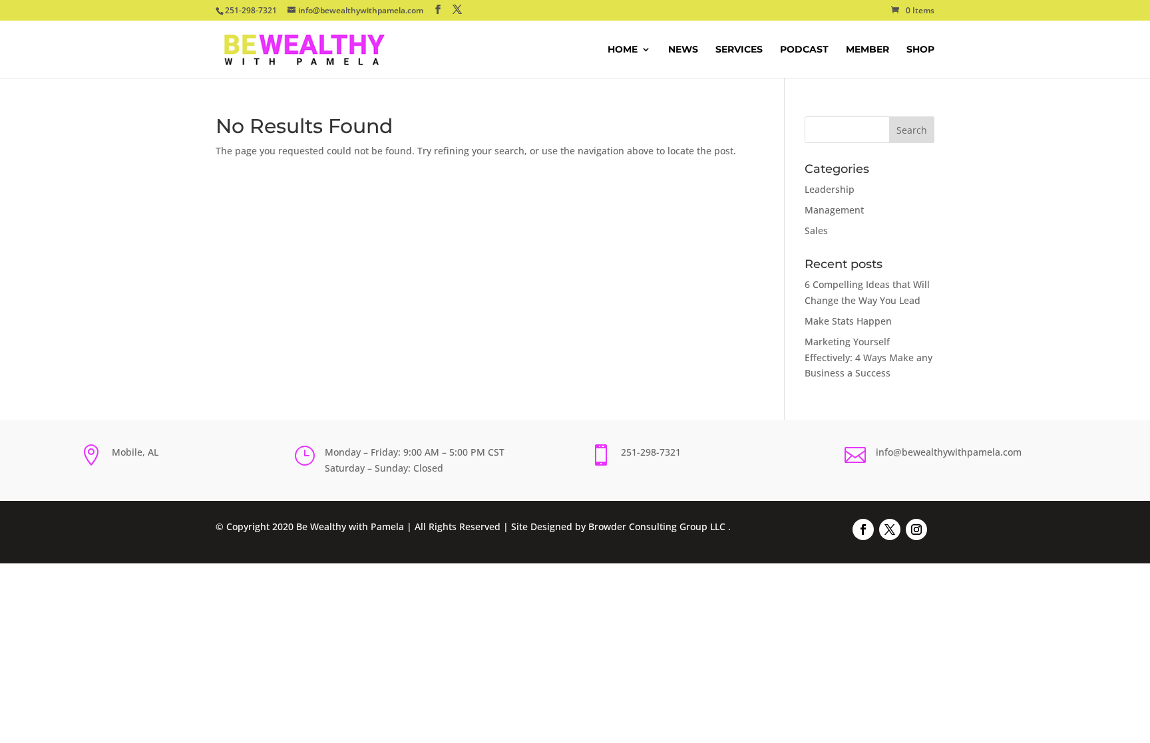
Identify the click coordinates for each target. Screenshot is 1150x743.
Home (623, 50)
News (683, 50)
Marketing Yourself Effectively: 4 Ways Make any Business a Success (868, 357)
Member (867, 50)
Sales (816, 230)
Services (739, 50)
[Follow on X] (889, 529)
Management (834, 210)
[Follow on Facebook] (863, 529)
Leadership (830, 189)
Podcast (804, 50)
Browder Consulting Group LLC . (659, 526)
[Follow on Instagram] (916, 529)
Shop (920, 50)
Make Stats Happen (848, 321)
